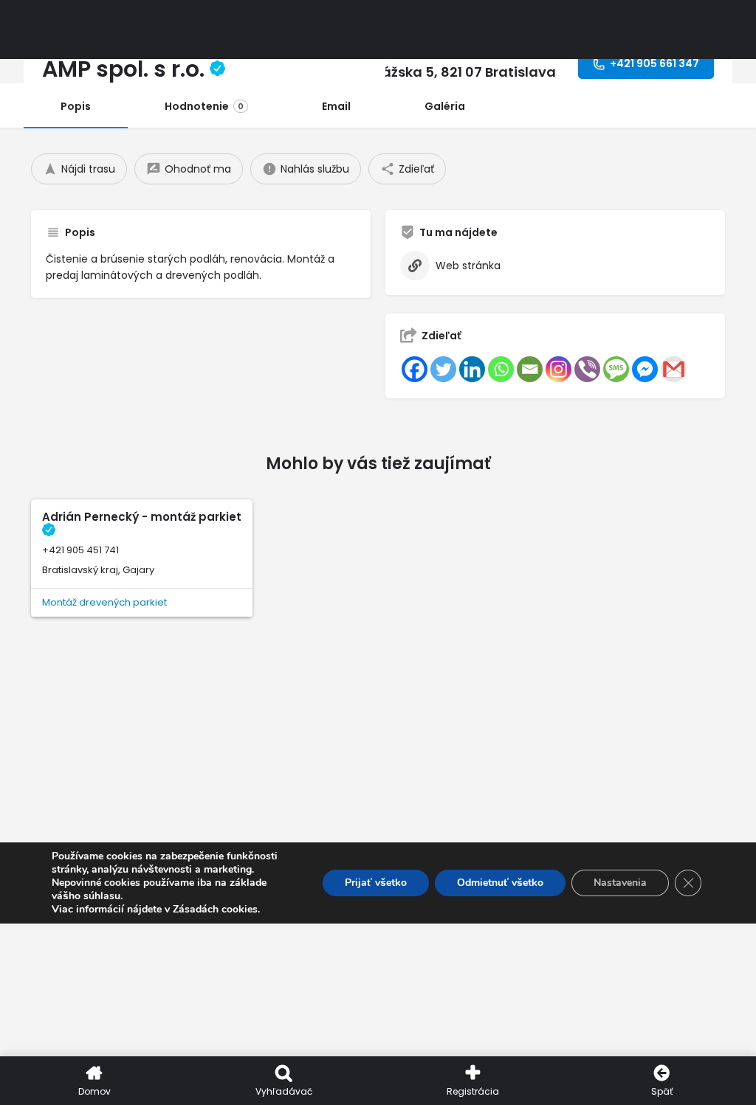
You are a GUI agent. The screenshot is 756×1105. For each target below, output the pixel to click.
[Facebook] (414, 369)
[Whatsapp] (501, 369)
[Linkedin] (472, 369)
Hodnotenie (204, 106)
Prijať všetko (376, 883)
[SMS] (616, 369)
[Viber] (587, 369)
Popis (76, 106)
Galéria (445, 106)
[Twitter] (443, 369)
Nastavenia (620, 883)
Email (336, 106)
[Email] (530, 369)
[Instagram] (558, 369)
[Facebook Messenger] (645, 369)
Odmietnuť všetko (500, 883)
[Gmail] (674, 369)
